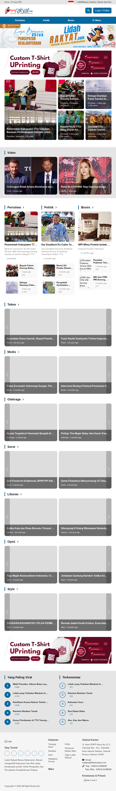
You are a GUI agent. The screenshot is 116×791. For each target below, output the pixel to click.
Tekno (12, 304)
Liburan (13, 494)
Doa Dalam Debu (76, 711)
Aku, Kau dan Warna (78, 720)
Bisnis (71, 20)
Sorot (11, 446)
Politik (46, 20)
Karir (50, 755)
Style (11, 589)
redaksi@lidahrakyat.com (94, 762)
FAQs (67, 744)
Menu (97, 20)
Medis (12, 352)
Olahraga (14, 399)
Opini (11, 541)
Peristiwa (20, 20)
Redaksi (52, 751)
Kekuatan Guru (75, 702)
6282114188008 (99, 766)
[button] (7, 175)
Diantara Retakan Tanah (25, 711)
